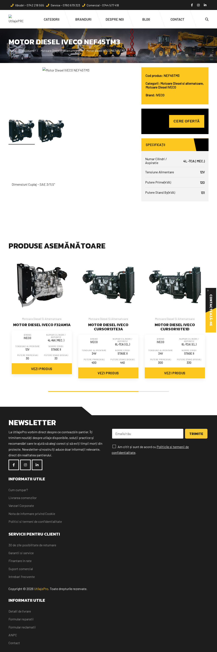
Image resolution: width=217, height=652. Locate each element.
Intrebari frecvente (21, 577)
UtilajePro (41, 589)
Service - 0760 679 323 (65, 5)
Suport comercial (20, 569)
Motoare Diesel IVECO (161, 87)
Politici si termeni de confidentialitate (35, 521)
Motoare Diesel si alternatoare (60, 50)
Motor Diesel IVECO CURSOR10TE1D (175, 327)
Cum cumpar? (18, 490)
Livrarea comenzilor (22, 498)
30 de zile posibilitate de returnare (32, 545)
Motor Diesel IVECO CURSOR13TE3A (108, 327)
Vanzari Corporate (21, 505)
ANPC (12, 635)
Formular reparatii (21, 619)
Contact (14, 643)
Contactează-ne (211, 310)
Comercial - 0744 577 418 (103, 5)
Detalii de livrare (19, 611)
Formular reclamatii (22, 627)
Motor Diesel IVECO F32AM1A (42, 325)
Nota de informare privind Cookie (31, 514)
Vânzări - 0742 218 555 (29, 5)
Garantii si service (21, 553)
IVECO (160, 95)
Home (12, 50)
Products (28, 50)
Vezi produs (41, 369)
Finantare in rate (20, 561)
